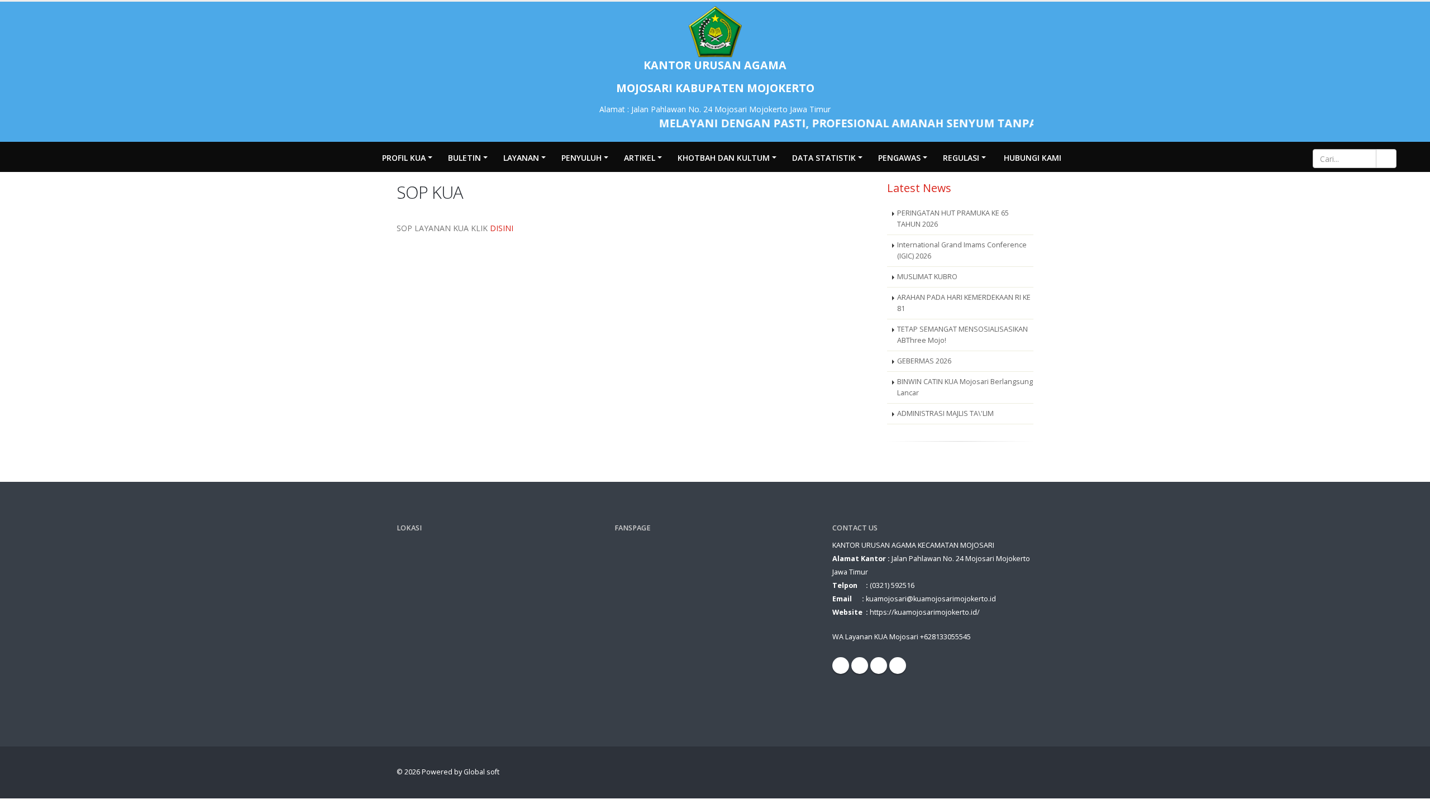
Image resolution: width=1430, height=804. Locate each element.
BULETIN (464, 157)
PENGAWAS (899, 157)
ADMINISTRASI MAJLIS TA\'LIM (945, 413)
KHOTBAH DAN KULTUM (724, 157)
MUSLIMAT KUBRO (927, 276)
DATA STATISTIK (824, 157)
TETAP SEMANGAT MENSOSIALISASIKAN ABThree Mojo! (962, 334)
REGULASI (961, 157)
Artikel (639, 157)
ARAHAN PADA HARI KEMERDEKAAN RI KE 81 (964, 303)
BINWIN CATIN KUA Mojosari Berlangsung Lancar (965, 387)
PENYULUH (581, 157)
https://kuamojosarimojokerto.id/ (925, 612)
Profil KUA (404, 157)
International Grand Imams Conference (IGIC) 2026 (962, 250)
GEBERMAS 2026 (924, 361)
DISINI (501, 228)
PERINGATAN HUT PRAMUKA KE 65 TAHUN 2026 (953, 218)
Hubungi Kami (1032, 157)
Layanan (521, 157)
